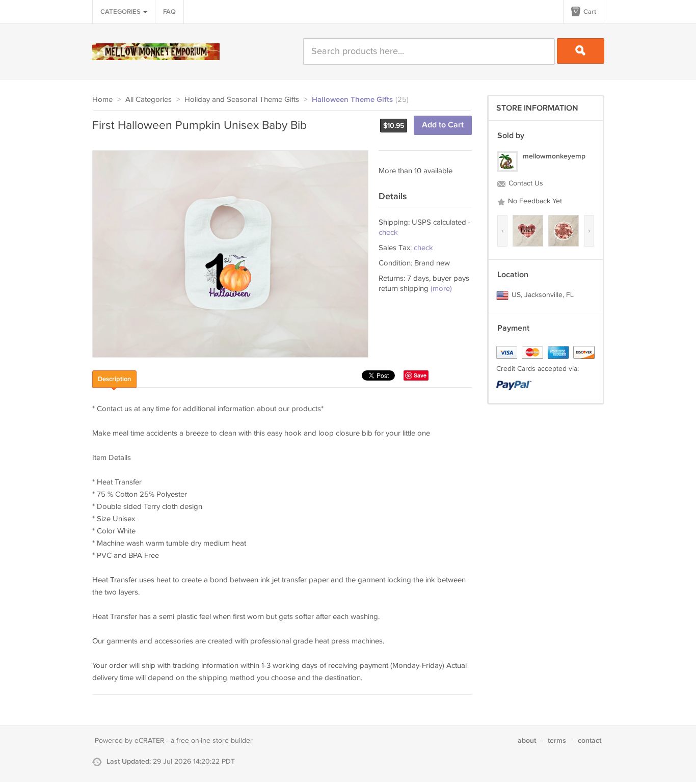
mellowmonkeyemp (554, 156)
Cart (589, 12)
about (527, 740)
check (388, 232)
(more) (441, 288)
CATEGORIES (121, 12)
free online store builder (214, 741)
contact (589, 740)
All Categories (148, 99)
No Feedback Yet (534, 201)
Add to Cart (443, 125)
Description (114, 379)
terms (557, 740)
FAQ (169, 12)
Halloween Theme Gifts (352, 99)
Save (420, 375)
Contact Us (524, 183)
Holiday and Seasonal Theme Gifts (241, 99)
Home (102, 99)
